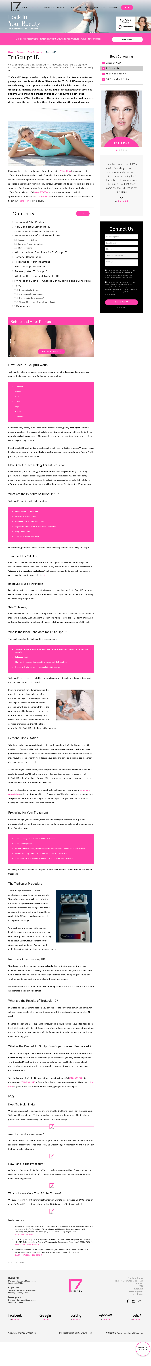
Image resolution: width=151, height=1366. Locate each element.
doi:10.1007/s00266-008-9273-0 (28, 1255)
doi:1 (17, 1245)
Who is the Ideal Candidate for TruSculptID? (40, 252)
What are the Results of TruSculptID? (35, 276)
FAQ (16, 285)
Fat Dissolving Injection (118, 79)
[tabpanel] (121, 119)
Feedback (113, 8)
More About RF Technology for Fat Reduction (36, 231)
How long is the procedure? (29, 298)
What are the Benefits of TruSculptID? (36, 235)
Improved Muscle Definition (28, 244)
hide (83, 213)
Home (24, 8)
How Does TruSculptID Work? (31, 226)
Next (92, 341)
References (21, 306)
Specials (48, 8)
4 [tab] (121, 150)
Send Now (121, 302)
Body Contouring (35, 52)
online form (23, 201)
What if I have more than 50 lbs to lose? (34, 302)
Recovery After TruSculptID (29, 271)
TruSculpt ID (112, 68)
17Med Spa (65, 171)
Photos (60, 8)
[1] (45, 97)
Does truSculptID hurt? (27, 290)
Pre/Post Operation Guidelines (128, 1281)
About (72, 8)
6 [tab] (125, 150)
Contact (127, 8)
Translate (99, 8)
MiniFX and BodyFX (116, 74)
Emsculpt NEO (113, 63)
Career (139, 1283)
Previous (10, 341)
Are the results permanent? (29, 294)
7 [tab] (126, 150)
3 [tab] (119, 150)
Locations (84, 8)
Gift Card (138, 1289)
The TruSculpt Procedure (28, 266)
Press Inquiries (136, 1291)
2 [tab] (118, 150)
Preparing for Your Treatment (31, 261)
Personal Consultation (27, 257)
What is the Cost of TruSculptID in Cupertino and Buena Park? (51, 280)
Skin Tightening (23, 248)
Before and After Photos (28, 222)
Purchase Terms (135, 1278)
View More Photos (51, 352)
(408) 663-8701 (41, 192)
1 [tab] (116, 150)
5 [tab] (123, 150)
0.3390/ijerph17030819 (29, 1245)
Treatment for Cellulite (26, 240)
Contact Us (127, 39)
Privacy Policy (121, 307)
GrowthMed (86, 1333)
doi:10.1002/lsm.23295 (24, 1234)
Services (35, 8)
